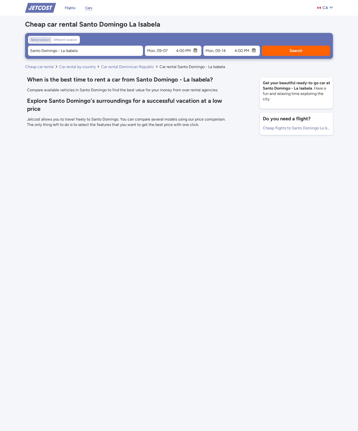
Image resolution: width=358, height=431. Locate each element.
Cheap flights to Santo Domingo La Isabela (296, 128)
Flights (70, 8)
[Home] (40, 7)
